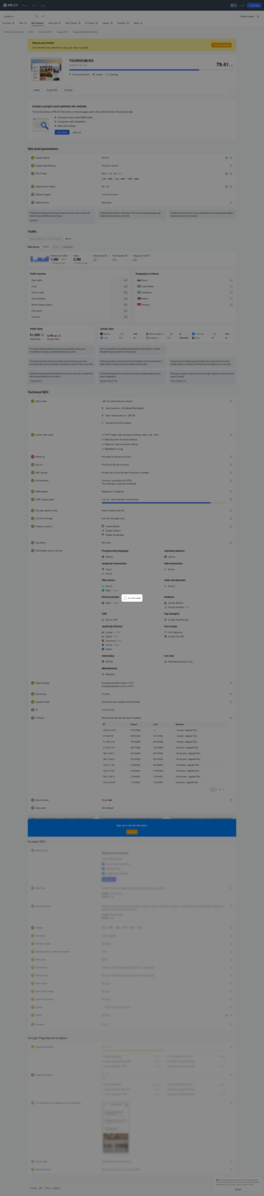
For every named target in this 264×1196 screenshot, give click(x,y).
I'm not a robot (134, 598)
